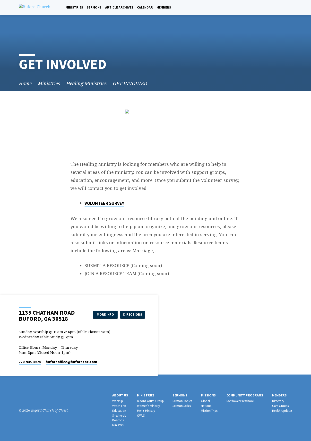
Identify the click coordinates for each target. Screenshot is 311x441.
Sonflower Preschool (240, 401)
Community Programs (244, 395)
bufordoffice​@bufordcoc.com (71, 361)
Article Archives (119, 7)
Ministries (74, 7)
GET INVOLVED (130, 83)
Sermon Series (182, 406)
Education (119, 411)
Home (25, 83)
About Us (120, 395)
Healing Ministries (86, 83)
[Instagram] (29, 397)
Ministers (117, 425)
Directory (278, 401)
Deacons (118, 420)
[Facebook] (290, 7)
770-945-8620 (30, 361)
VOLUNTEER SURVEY (104, 203)
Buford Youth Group (150, 401)
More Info (105, 314)
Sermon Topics (182, 401)
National (206, 406)
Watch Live (119, 406)
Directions (132, 314)
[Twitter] (36, 397)
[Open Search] (281, 7)
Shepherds (119, 415)
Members (163, 7)
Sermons (94, 7)
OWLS (141, 415)
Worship (117, 401)
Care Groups (280, 406)
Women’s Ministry (148, 406)
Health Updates (282, 411)
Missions (208, 395)
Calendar (145, 7)
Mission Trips (209, 411)
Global (205, 401)
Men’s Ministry (146, 411)
